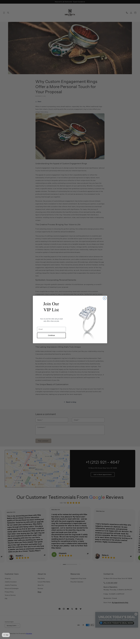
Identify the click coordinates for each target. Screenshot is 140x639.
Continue (51, 335)
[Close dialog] (104, 298)
